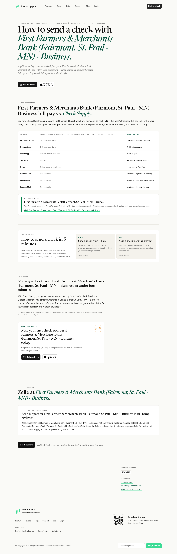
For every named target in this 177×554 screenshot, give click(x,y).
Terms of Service (65, 546)
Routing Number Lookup (24, 531)
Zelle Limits (56, 531)
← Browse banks (127, 482)
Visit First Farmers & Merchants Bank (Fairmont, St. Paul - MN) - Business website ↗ (62, 210)
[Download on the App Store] (46, 84)
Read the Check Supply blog (131, 489)
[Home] (26, 6)
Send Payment (26, 445)
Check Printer (43, 531)
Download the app (136, 517)
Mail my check (154, 6)
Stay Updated (154, 546)
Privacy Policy (51, 546)
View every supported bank (131, 486)
